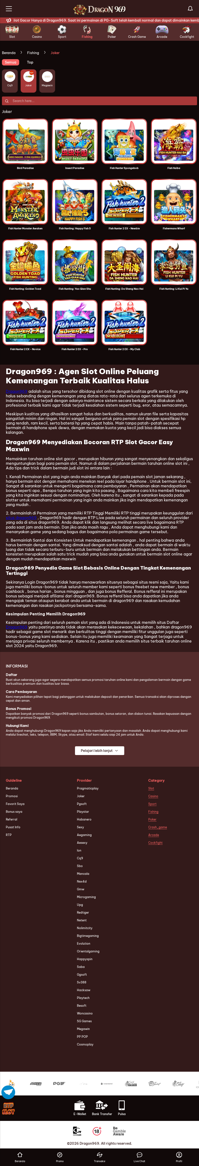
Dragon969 (16, 391)
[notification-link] (190, 8)
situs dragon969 (21, 517)
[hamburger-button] (9, 8)
